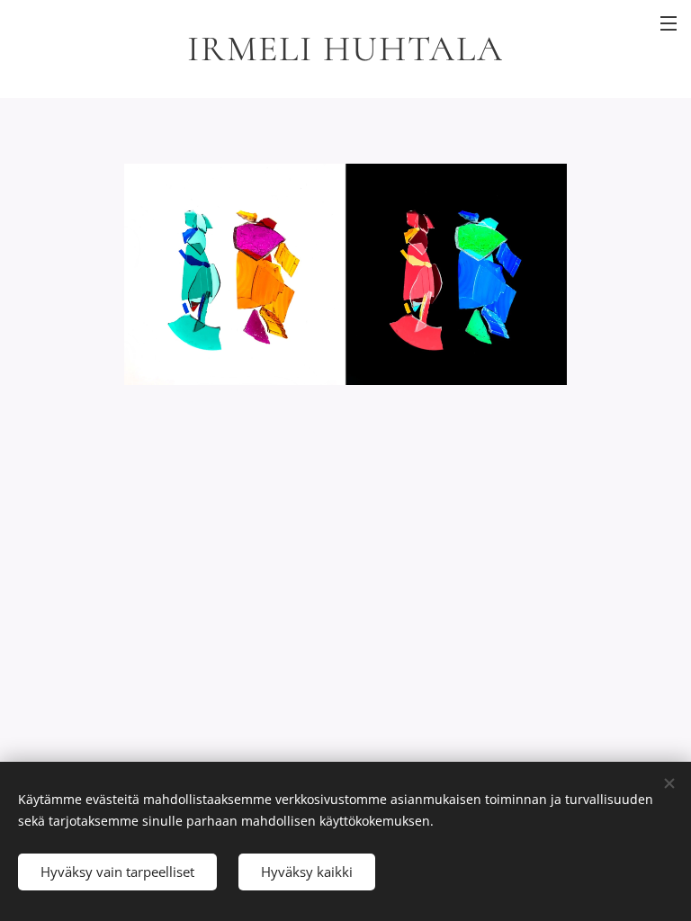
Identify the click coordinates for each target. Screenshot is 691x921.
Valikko (669, 22)
